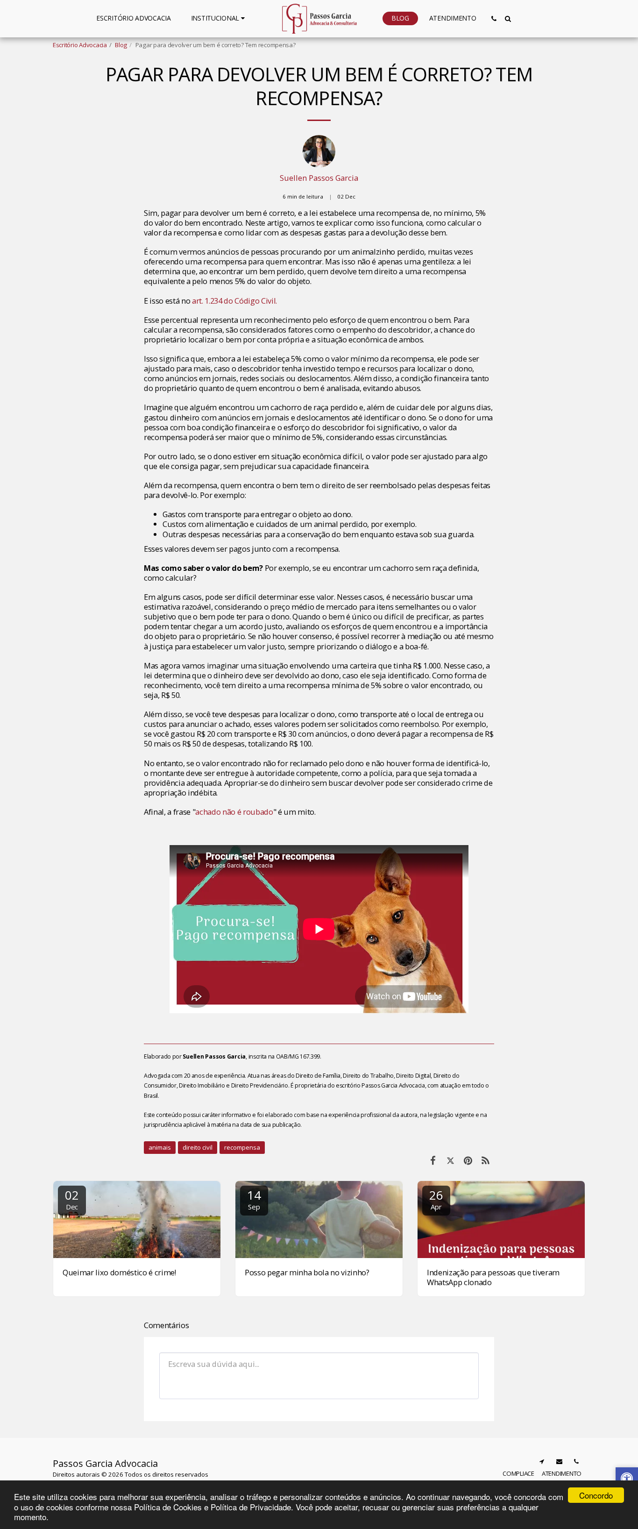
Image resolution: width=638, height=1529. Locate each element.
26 (436, 1199)
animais (160, 1147)
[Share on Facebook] (432, 1160)
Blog (121, 45)
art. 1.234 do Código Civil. (234, 300)
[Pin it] (467, 1160)
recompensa (242, 1147)
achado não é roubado (234, 811)
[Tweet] (450, 1160)
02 (71, 1199)
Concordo (596, 1495)
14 (254, 1199)
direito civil (198, 1147)
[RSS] (485, 1160)
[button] (219, 18)
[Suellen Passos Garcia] (319, 153)
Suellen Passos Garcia (319, 177)
